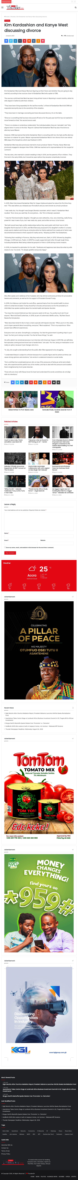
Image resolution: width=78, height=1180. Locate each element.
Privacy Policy (5, 1154)
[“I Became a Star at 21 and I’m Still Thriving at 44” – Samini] (39, 432)
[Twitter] (11, 41)
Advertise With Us (6, 1145)
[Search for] (76, 8)
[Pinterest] (24, 41)
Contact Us (4, 1148)
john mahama (13, 1134)
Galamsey (53, 1131)
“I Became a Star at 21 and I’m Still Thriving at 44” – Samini (38, 441)
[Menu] (2, 8)
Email (6, 540)
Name (6, 533)
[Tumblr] (20, 41)
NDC (34, 1134)
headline (4, 1134)
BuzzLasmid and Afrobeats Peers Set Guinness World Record (61, 468)
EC (47, 1131)
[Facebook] (6, 41)
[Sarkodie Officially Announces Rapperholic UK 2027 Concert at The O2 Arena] (15, 459)
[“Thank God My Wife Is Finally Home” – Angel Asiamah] (39, 481)
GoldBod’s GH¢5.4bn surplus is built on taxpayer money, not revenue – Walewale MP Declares (34, 726)
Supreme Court (69, 1134)
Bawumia (23, 1131)
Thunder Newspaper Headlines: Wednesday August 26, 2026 (24, 729)
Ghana (60, 1131)
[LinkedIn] (15, 41)
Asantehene (15, 1131)
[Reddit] (29, 41)
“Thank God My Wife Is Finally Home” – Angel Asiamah (38, 490)
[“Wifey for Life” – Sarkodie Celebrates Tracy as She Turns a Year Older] (15, 481)
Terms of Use (5, 1151)
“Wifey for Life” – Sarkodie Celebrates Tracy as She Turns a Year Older (14, 491)
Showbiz (13, 16)
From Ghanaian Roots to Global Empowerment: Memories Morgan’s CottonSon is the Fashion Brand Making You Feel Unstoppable (62, 443)
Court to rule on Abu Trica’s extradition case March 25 (13, 441)
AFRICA (68, 1176)
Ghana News (68, 1131)
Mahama (22, 1134)
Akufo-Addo (5, 1131)
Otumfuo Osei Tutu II (48, 1134)
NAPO (28, 1134)
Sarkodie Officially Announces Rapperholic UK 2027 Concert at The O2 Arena (14, 468)
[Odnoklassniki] (38, 41)
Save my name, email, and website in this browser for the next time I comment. (30, 547)
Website (42, 540)
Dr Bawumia (40, 1131)
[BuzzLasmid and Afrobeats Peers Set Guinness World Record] (63, 459)
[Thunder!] (15, 7)
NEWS (37, 1176)
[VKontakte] (34, 41)
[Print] (58, 382)
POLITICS (43, 1176)
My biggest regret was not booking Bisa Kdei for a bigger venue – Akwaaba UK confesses (62, 491)
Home (7, 16)
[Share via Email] (54, 382)
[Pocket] (43, 41)
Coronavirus (31, 1131)
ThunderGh (31, 1173)
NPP (39, 1134)
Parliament (59, 1134)
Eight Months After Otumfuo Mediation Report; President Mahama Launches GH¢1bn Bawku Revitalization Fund (37, 1106)
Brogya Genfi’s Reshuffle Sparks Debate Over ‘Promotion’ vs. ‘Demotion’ (28, 723)
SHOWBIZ (61, 1176)
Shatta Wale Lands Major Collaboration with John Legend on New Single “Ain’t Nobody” (38, 468)
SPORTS (73, 1176)
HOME (32, 1176)
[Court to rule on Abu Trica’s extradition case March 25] (15, 432)
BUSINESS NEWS (52, 1176)
